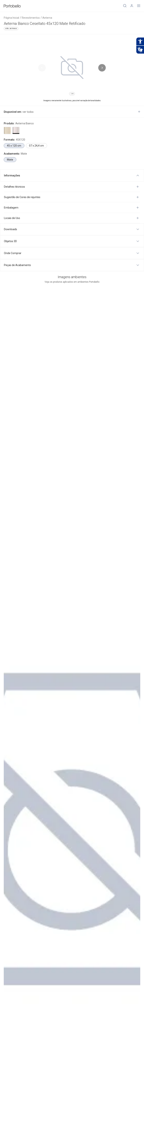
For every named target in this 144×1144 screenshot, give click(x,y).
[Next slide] (102, 68)
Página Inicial (11, 17)
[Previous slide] (42, 68)
